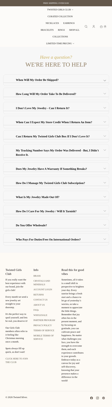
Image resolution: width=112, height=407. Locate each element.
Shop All (74, 30)
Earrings (69, 23)
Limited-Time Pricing (59, 43)
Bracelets (47, 30)
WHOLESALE (40, 315)
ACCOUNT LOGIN (42, 289)
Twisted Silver (20, 397)
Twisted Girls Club (59, 9)
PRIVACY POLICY (42, 325)
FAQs (36, 310)
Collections (60, 36)
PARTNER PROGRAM (44, 320)
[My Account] (94, 26)
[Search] (86, 26)
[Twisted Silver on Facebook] (92, 398)
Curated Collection (60, 16)
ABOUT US (39, 305)
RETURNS (38, 294)
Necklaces (52, 23)
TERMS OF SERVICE (43, 330)
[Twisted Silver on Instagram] (98, 398)
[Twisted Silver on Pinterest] (104, 398)
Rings (61, 30)
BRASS (37, 276)
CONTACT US (40, 299)
